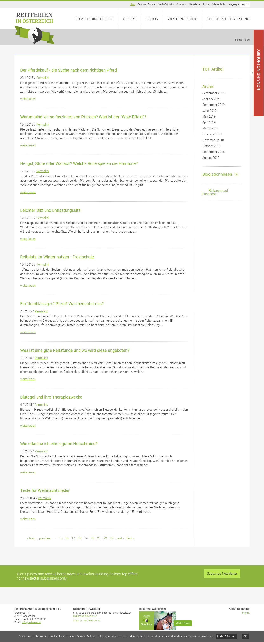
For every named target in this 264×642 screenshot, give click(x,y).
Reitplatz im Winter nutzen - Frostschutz (57, 256)
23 (111, 538)
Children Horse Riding (228, 19)
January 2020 (211, 99)
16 (66, 538)
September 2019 (213, 105)
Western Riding (182, 19)
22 (105, 538)
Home (238, 39)
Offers (129, 19)
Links (206, 4)
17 (73, 538)
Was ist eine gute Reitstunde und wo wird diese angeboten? (74, 350)
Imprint (246, 612)
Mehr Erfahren (226, 636)
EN (243, 4)
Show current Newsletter (86, 620)
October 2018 (211, 146)
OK (245, 636)
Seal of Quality (166, 4)
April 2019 (209, 122)
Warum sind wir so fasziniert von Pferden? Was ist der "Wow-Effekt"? (83, 116)
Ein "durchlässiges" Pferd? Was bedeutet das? (62, 303)
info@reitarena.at (31, 622)
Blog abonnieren (217, 174)
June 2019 (209, 111)
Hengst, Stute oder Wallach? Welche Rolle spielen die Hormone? (79, 163)
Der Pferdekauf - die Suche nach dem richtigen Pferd (68, 70)
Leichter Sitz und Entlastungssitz (50, 210)
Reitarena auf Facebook (215, 192)
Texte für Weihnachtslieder (45, 490)
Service (142, 4)
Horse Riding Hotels (94, 19)
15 (60, 538)
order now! (183, 623)
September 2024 (213, 93)
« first (30, 538)
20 (92, 538)
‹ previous (44, 538)
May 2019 (209, 116)
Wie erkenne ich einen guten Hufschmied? (58, 443)
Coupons (181, 4)
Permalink (43, 78)
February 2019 (212, 134)
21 (98, 538)
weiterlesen (28, 99)
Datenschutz (218, 4)
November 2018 (213, 140)
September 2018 (213, 152)
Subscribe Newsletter (222, 573)
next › (120, 538)
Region (151, 19)
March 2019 (210, 128)
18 (79, 538)
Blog (132, 4)
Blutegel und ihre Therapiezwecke (51, 397)
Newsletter (195, 4)
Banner (152, 4)
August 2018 (210, 158)
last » (130, 538)
